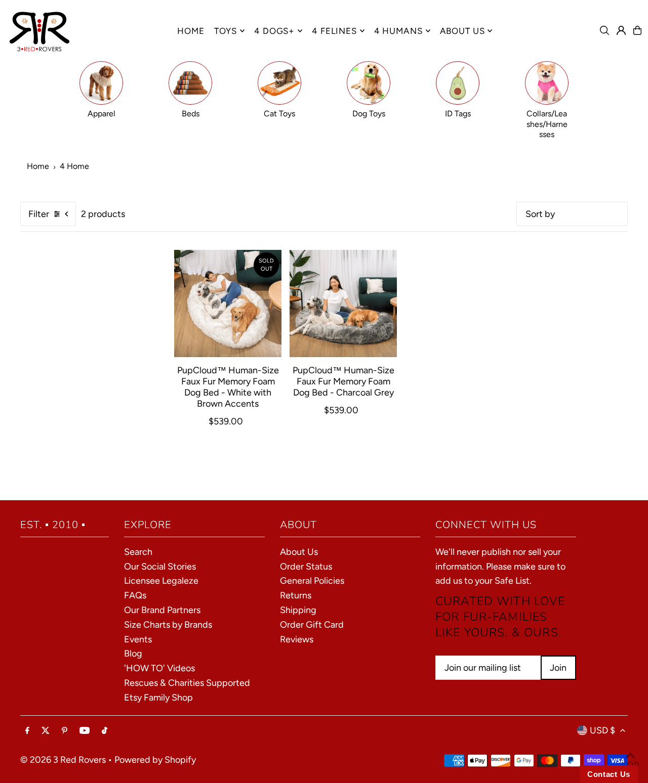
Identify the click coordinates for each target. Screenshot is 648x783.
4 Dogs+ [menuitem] (274, 31)
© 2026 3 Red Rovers (63, 759)
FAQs (135, 595)
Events (138, 639)
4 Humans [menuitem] (398, 31)
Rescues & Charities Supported (187, 682)
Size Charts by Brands (168, 624)
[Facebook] (27, 730)
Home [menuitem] (190, 31)
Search (138, 551)
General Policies (312, 580)
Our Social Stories (160, 566)
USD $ (602, 730)
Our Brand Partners (162, 610)
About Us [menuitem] (462, 31)
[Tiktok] (104, 730)
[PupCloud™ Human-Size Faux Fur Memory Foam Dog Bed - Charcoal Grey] (343, 303)
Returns (295, 595)
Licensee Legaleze (161, 580)
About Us (299, 551)
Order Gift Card (312, 624)
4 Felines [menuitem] (334, 31)
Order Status (306, 566)
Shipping (298, 610)
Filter (38, 214)
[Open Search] (604, 30)
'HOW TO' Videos (159, 668)
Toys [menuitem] (225, 31)
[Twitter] (46, 730)
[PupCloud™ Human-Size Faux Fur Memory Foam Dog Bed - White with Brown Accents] (227, 303)
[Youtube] (84, 730)
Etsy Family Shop (158, 697)
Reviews (296, 639)
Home (38, 166)
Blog (133, 653)
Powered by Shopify (155, 759)
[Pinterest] (64, 730)
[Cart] (637, 30)
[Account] (621, 30)
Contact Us (608, 774)
